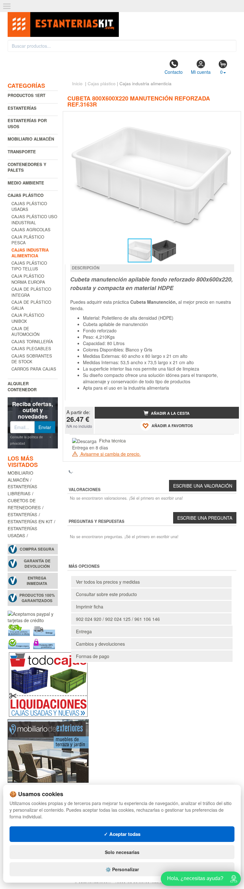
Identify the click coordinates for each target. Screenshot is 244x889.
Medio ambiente (26, 183)
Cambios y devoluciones (100, 644)
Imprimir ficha (89, 606)
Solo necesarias (122, 852)
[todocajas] (48, 684)
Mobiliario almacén (31, 139)
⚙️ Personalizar (122, 869)
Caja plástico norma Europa (28, 279)
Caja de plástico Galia (31, 305)
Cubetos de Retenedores (24, 503)
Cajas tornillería (32, 341)
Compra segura (37, 549)
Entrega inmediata (37, 580)
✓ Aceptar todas (122, 833)
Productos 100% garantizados (37, 598)
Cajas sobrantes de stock (31, 359)
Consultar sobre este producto (106, 594)
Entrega (84, 631)
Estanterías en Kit (30, 521)
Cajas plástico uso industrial (34, 219)
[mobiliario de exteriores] (48, 750)
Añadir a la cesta (170, 413)
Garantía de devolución (37, 563)
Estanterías (22, 108)
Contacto (174, 72)
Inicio (77, 83)
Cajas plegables (31, 348)
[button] (228, 119)
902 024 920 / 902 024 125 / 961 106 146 (118, 619)
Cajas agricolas (31, 229)
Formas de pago (92, 656)
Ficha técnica (112, 440)
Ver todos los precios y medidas (108, 582)
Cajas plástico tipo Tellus (29, 266)
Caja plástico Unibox (27, 318)
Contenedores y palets (27, 167)
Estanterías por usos (27, 123)
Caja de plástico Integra (31, 292)
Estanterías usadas (22, 531)
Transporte (22, 152)
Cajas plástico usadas (29, 206)
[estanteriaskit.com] (63, 22)
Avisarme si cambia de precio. (110, 454)
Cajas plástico (26, 195)
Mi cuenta (201, 72)
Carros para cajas (33, 369)
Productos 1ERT (26, 95)
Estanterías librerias (22, 490)
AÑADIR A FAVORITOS (172, 425)
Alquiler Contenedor (22, 386)
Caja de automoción (25, 331)
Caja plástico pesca (27, 240)
